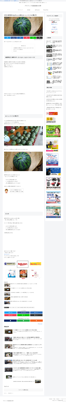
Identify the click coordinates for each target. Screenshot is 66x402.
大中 (19, 307)
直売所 (25, 307)
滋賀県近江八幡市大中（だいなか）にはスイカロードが (23, 47)
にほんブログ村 (54, 29)
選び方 (33, 307)
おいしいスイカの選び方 (18, 49)
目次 (22, 45)
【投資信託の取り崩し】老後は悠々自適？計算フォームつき (53, 108)
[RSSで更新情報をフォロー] (36, 321)
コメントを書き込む (23, 389)
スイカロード (15, 307)
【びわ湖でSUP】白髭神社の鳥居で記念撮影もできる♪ (54, 96)
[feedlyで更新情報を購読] (23, 321)
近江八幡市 (29, 307)
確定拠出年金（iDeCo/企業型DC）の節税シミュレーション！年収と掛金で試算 (54, 104)
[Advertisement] (23, 104)
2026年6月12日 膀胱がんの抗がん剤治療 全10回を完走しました (54, 100)
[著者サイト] (10, 321)
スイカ (11, 307)
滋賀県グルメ (7, 307)
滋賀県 (22, 307)
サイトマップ (6, 254)
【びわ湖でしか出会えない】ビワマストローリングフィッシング (54, 92)
